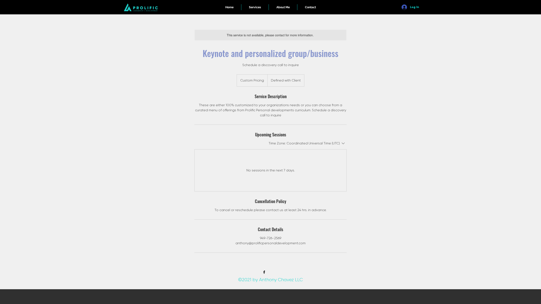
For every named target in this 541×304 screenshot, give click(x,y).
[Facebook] (264, 272)
